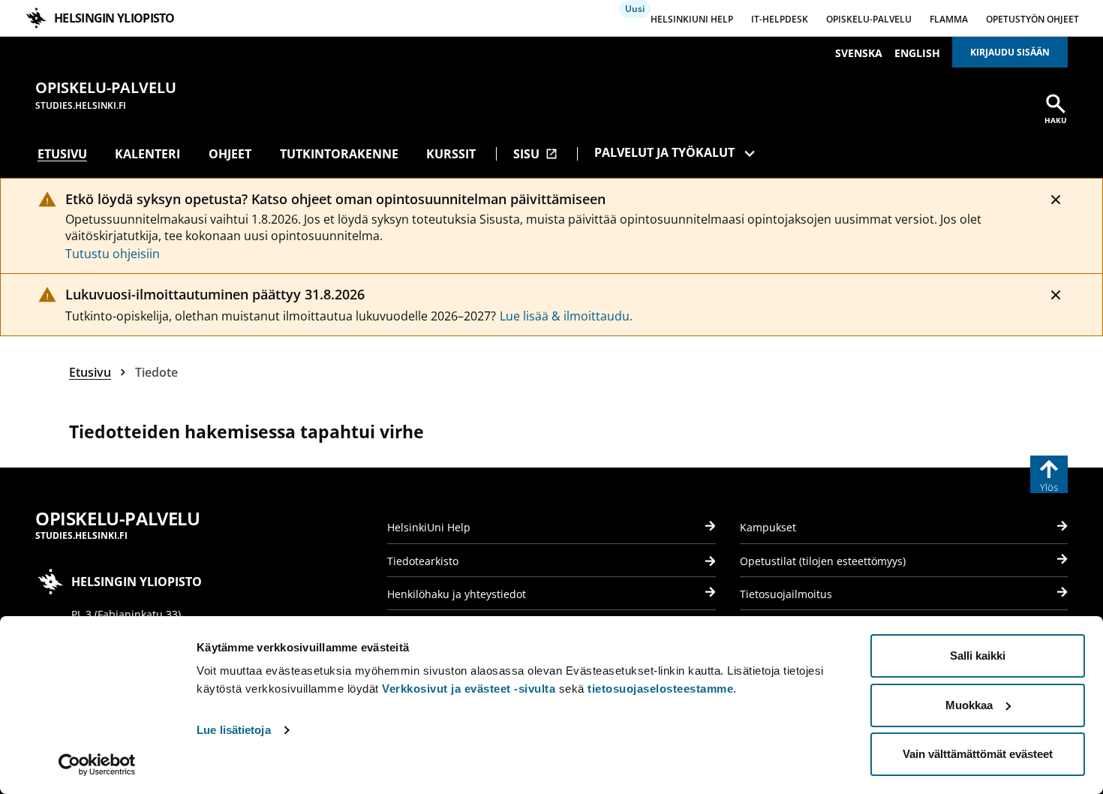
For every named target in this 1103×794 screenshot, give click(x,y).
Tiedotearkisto (422, 561)
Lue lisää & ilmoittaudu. (566, 316)
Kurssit (451, 154)
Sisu (535, 154)
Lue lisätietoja (234, 729)
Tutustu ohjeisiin (112, 253)
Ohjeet (230, 154)
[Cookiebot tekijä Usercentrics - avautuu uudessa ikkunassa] (97, 764)
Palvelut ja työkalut (664, 152)
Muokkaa (969, 705)
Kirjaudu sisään (1010, 52)
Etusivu (62, 154)
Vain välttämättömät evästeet (978, 753)
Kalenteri (147, 154)
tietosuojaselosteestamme (660, 688)
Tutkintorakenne (339, 154)
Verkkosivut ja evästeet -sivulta (468, 688)
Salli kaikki (977, 655)
